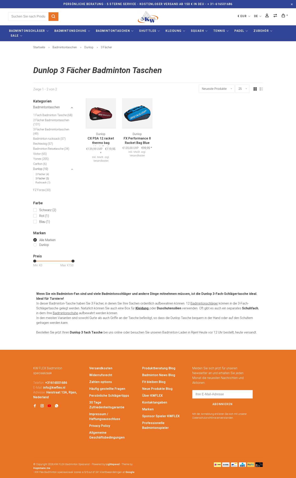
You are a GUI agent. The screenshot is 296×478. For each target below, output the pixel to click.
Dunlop (88, 47)
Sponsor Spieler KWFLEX (161, 416)
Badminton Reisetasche (51, 148)
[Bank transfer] (226, 466)
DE (256, 16)
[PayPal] (251, 466)
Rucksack (42, 182)
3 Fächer (106, 47)
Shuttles (147, 30)
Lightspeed (113, 464)
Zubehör (261, 30)
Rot (44, 216)
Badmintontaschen (113, 30)
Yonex (41, 158)
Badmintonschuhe (70, 30)
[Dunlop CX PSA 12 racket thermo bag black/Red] (101, 114)
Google (130, 472)
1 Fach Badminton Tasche (52, 115)
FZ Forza (42, 190)
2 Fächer (42, 174)
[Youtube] (49, 406)
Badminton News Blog (158, 375)
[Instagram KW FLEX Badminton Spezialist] (42, 406)
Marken (148, 409)
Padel (239, 30)
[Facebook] (34, 406)
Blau (44, 222)
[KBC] (242, 466)
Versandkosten (100, 368)
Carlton (40, 163)
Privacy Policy (99, 426)
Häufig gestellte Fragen (107, 389)
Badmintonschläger (27, 30)
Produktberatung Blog (158, 368)
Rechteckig (43, 143)
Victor (40, 153)
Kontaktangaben (154, 402)
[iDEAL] (217, 466)
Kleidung (173, 30)
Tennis (219, 30)
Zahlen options (100, 382)
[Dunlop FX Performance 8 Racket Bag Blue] (137, 114)
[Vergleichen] (275, 16)
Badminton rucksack (49, 138)
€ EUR (242, 16)
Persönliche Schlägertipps (109, 395)
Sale (15, 35)
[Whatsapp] (56, 406)
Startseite (39, 47)
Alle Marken (47, 240)
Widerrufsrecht (100, 375)
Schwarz (47, 210)
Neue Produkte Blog (157, 389)
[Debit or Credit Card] (259, 466)
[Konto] (267, 16)
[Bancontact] (234, 466)
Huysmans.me (41, 468)
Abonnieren (222, 404)
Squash (197, 30)
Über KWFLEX (152, 395)
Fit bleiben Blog (154, 382)
